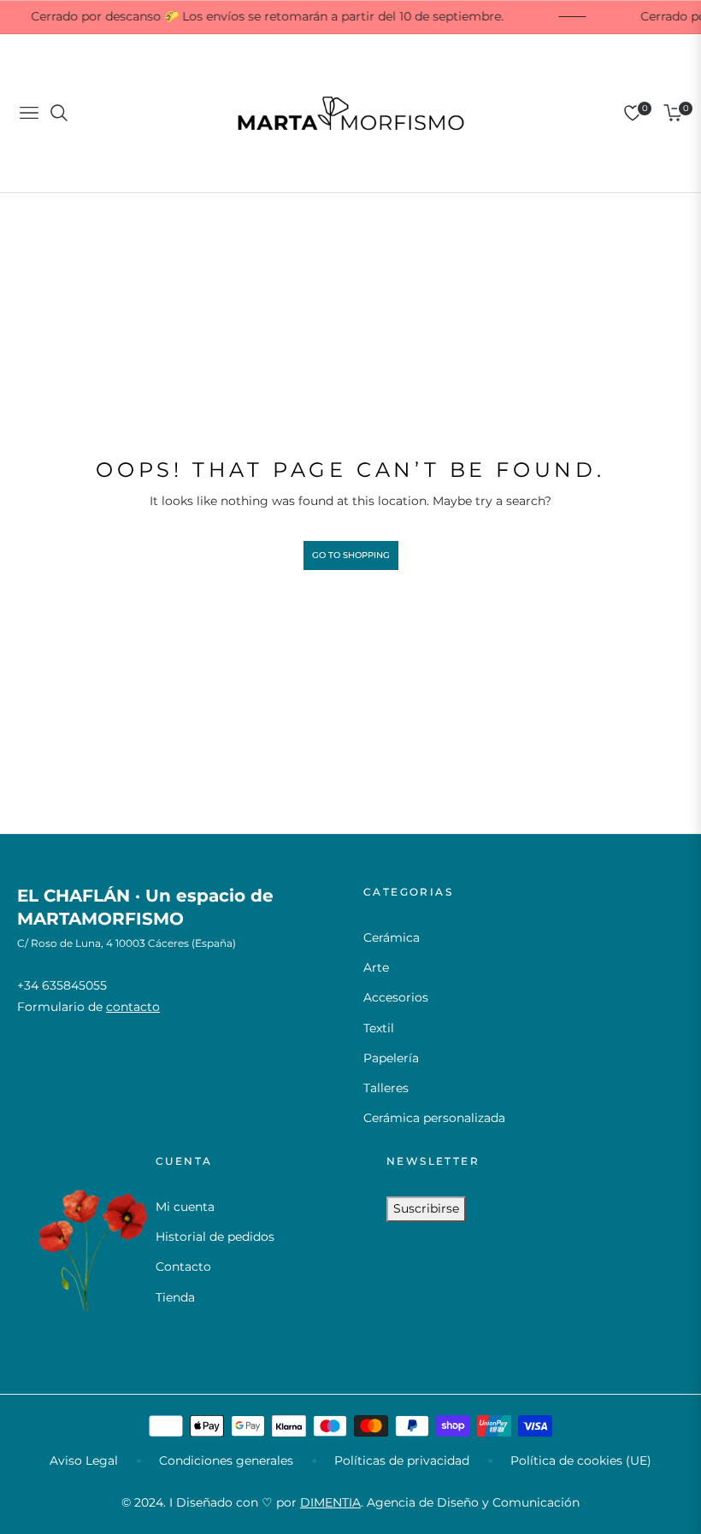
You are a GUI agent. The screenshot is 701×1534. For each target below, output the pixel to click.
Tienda (175, 1297)
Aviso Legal (84, 1460)
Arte (376, 967)
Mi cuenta (185, 1206)
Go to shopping (351, 555)
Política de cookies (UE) (580, 1460)
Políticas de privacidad (401, 1460)
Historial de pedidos (215, 1236)
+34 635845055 (62, 985)
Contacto (183, 1266)
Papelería (391, 1058)
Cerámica (391, 937)
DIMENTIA (330, 1502)
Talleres (386, 1088)
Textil (378, 1028)
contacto (133, 1006)
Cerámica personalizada (434, 1118)
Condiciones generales (226, 1460)
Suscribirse (426, 1208)
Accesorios (395, 997)
